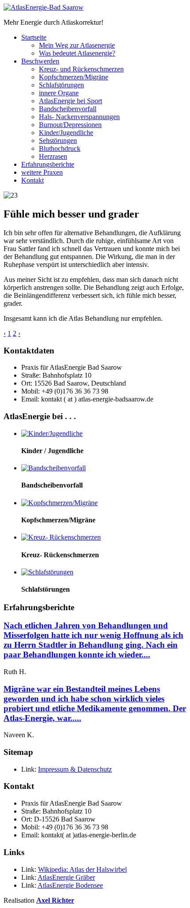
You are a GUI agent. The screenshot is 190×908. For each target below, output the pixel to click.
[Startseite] (44, 7)
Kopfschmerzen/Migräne (73, 77)
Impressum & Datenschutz (75, 769)
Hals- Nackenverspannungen (79, 116)
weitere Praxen (42, 172)
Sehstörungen (58, 140)
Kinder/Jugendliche (66, 132)
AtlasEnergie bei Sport (70, 101)
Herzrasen (53, 156)
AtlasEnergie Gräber (66, 877)
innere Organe (59, 93)
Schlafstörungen (61, 85)
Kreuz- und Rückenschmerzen (81, 69)
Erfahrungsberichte (47, 164)
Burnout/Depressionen (70, 124)
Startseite (33, 37)
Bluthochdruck (59, 148)
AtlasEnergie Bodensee (70, 885)
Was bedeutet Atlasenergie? (77, 53)
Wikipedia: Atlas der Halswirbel (82, 869)
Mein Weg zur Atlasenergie (77, 45)
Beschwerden (40, 61)
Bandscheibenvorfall (67, 109)
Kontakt (32, 180)
